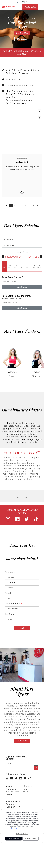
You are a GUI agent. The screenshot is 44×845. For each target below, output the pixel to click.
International (12, 792)
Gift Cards (27, 786)
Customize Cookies (22, 834)
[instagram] (8, 521)
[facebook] (17, 521)
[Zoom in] (39, 111)
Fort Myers (23, 2)
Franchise (11, 789)
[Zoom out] (39, 115)
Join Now (22, 54)
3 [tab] (23, 497)
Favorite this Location (24, 18)
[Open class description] (41, 277)
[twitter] (26, 521)
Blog (24, 789)
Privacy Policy (15, 829)
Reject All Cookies (30, 838)
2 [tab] (20, 497)
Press (25, 792)
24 (33, 206)
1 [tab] (18, 497)
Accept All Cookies (13, 838)
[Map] (22, 125)
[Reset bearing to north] (39, 118)
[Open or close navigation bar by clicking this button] (41, 7)
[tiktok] (36, 521)
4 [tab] (26, 497)
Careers (10, 794)
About (9, 786)
